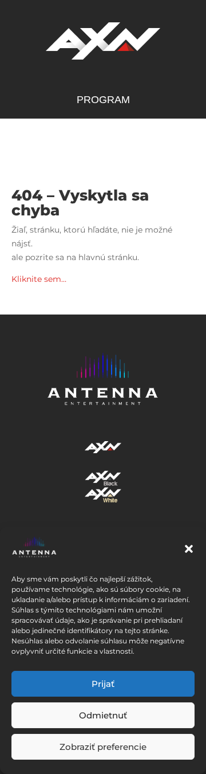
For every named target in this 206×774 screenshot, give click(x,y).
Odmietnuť (103, 715)
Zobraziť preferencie (103, 746)
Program (103, 100)
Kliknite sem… (38, 279)
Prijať (103, 683)
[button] (189, 549)
